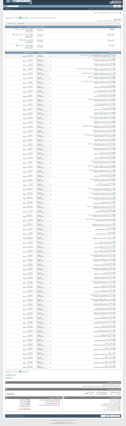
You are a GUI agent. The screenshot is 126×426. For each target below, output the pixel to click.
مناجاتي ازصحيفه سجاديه (107, 202)
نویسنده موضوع (112, 52)
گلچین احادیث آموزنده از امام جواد (100, 130)
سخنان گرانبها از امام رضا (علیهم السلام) (99, 170)
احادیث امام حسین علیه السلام (101, 121)
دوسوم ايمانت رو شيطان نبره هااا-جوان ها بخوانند (98, 219)
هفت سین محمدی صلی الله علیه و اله (101, 281)
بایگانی (10, 415)
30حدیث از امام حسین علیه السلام (100, 59)
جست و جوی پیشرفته (9, 8)
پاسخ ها (44, 52)
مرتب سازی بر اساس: (101, 392)
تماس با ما (21, 415)
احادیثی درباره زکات (104, 175)
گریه (108, 232)
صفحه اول (15, 415)
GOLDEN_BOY (96, 225)
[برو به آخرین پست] (23, 56)
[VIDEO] (28, 405)
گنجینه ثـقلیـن (101, 12)
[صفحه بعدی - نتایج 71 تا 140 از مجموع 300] (12, 18)
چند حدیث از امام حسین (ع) (107, 246)
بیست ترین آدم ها (106, 290)
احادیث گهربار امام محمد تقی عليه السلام (98, 99)
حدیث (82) (108, 357)
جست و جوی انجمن (11, 23)
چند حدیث (110, 237)
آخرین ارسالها (117, 8)
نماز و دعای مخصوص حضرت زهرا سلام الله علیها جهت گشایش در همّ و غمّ (95, 68)
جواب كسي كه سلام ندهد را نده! (102, 277)
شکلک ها (28, 401)
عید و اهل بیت (107, 272)
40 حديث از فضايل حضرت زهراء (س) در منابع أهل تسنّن (95, 81)
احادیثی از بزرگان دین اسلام (107, 242)
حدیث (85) (108, 343)
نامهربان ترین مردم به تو (104, 330)
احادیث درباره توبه (104, 152)
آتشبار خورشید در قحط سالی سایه (102, 303)
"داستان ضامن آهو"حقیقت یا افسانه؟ (100, 161)
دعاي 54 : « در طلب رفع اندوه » (21, 34)
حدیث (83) (111, 353)
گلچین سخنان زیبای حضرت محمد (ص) (103, 63)
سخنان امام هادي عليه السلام (102, 112)
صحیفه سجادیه (111, 34)
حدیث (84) (108, 348)
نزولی (85, 393)
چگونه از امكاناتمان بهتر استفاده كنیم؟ (101, 268)
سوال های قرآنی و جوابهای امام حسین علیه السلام (96, 135)
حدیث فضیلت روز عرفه (103, 103)
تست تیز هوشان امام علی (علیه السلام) (101, 294)
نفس (108, 228)
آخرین (8, 18)
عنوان (118, 52)
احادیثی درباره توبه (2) (103, 157)
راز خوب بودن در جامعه (105, 250)
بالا (6, 377)
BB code (28, 400)
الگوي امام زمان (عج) (105, 210)
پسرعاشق (105, 243)
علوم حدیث (112, 45)
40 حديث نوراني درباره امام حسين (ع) (99, 179)
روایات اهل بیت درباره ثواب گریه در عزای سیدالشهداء (96, 126)
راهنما (8, 1)
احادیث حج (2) (105, 108)
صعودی (91, 393)
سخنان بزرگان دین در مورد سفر (101, 139)
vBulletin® (63, 422)
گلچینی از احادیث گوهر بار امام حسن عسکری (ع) (101, 193)
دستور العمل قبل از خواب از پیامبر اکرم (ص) (99, 214)
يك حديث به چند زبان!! (103, 183)
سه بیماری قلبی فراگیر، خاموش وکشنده (101, 299)
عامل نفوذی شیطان (105, 334)
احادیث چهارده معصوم (22, 45)
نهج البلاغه (112, 29)
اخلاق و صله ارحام (106, 286)
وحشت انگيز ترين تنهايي (22, 29)
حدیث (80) (108, 366)
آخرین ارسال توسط (28, 52)
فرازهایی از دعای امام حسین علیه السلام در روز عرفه (100, 206)
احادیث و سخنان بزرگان (86, 55)
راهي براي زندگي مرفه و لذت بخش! (102, 259)
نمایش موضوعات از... (114, 392)
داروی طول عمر (106, 263)
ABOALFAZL (96, 190)
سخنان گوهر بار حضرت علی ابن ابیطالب (99, 117)
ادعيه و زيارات (111, 40)
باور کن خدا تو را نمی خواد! (104, 308)
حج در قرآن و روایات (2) (103, 95)
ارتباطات (105, 8)
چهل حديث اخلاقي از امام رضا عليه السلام (98, 166)
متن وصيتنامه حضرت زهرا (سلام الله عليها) (98, 77)
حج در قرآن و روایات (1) (103, 90)
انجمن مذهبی (110, 12)
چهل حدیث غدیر (105, 86)
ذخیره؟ (29, 3)
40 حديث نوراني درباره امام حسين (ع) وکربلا (102, 224)
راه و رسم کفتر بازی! (105, 317)
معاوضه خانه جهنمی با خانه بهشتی (102, 312)
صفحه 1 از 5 (25, 17)
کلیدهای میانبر (91, 8)
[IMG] (28, 403)
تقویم (109, 8)
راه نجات (108, 339)
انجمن (117, 6)
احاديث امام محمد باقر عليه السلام (100, 148)
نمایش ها (40, 52)
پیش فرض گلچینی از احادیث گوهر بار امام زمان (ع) (101, 197)
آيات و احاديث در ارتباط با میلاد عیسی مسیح (98, 143)
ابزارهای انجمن (21, 23)
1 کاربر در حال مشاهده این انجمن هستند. (103, 386)
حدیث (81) (108, 361)
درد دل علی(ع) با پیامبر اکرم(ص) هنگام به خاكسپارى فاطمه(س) (98, 73)
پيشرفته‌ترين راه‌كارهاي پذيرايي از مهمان (100, 254)
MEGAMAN (96, 251)
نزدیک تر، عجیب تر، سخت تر (103, 321)
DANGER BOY (96, 216)
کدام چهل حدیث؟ (106, 326)
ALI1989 (97, 185)
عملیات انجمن (99, 8)
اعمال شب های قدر (26, 40)
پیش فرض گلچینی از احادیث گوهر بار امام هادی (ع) (101, 188)
